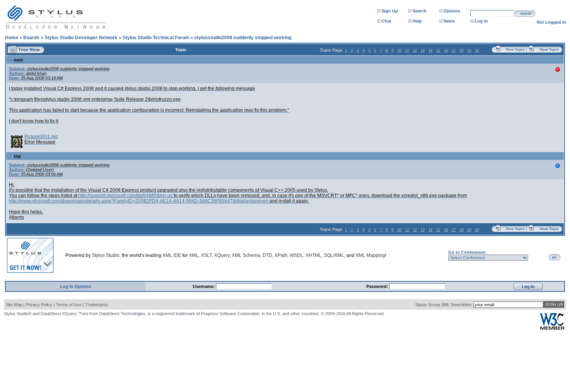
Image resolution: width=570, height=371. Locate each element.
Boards (31, 37)
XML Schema (246, 255)
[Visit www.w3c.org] (552, 328)
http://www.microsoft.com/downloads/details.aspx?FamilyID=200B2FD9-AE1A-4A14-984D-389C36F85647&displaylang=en (138, 201)
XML (194, 255)
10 (399, 50)
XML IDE (171, 255)
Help (417, 21)
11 (407, 50)
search (526, 14)
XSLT (206, 255)
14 (430, 50)
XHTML (313, 255)
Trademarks (96, 304)
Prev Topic (515, 50)
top (17, 156)
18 (461, 50)
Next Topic (549, 50)
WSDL (296, 255)
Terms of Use (68, 304)
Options (452, 11)
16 (446, 50)
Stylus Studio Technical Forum (156, 37)
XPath (281, 255)
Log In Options (75, 286)
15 (438, 50)
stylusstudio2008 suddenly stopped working (242, 37)
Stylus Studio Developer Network (81, 37)
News (449, 21)
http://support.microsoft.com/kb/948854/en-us (125, 195)
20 (477, 50)
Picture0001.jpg (41, 136)
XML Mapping (370, 255)
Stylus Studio (105, 255)
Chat (386, 21)
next (18, 59)
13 (423, 50)
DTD (267, 255)
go (554, 257)
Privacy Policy (39, 304)
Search (420, 11)
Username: (204, 286)
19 (469, 50)
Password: (377, 286)
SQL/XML (334, 255)
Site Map (14, 304)
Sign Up (390, 11)
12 (415, 50)
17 (454, 50)
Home (11, 37)
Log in (481, 21)
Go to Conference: (467, 252)
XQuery (222, 255)
